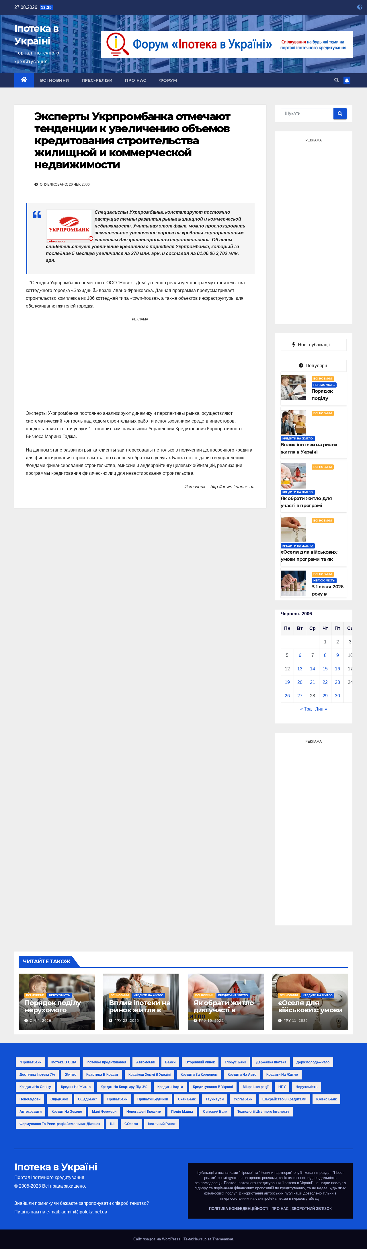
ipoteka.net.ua (276, 1198)
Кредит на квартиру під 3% (124, 1087)
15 (325, 668)
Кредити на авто (242, 1075)
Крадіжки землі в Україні (149, 1075)
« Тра (306, 709)
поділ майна (182, 1112)
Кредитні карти (170, 1087)
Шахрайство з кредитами (284, 1099)
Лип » (321, 709)
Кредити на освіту (35, 1087)
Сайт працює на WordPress (157, 1239)
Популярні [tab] (316, 365)
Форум (168, 80)
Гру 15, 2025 (211, 1021)
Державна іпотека (271, 1062)
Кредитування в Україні (213, 1087)
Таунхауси (215, 1099)
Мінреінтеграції (255, 1087)
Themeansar (222, 1239)
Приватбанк (117, 1099)
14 (312, 668)
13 (299, 668)
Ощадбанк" (87, 1099)
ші (112, 1124)
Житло (70, 1075)
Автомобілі (145, 1062)
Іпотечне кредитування (106, 1062)
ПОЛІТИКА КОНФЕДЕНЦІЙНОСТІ (238, 1209)
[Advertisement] (140, 363)
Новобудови (29, 1099)
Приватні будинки (152, 1099)
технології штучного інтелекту (263, 1112)
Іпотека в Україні (55, 1167)
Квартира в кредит (102, 1075)
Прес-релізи (97, 80)
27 (299, 695)
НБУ (282, 1087)
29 (325, 695)
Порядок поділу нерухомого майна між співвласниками (52, 1013)
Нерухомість (324, 384)
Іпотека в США (64, 1062)
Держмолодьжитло (312, 1062)
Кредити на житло (297, 438)
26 (287, 695)
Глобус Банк (235, 1062)
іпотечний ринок (161, 1124)
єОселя (131, 1124)
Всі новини (54, 80)
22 (325, 682)
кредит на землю (67, 1112)
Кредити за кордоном (199, 1075)
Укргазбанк (243, 1099)
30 (337, 695)
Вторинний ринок (200, 1062)
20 (299, 682)
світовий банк (215, 1112)
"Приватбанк (30, 1062)
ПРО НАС (280, 1209)
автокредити (30, 1112)
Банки (170, 1062)
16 (337, 668)
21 (312, 682)
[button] (336, 80)
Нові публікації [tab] (315, 344)
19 (287, 682)
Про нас (136, 80)
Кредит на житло (76, 1087)
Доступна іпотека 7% (37, 1075)
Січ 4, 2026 (40, 1021)
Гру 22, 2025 (126, 1021)
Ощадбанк (59, 1099)
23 (337, 682)
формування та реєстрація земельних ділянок (59, 1124)
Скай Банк (187, 1099)
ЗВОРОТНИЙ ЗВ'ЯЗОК (312, 1209)
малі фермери (104, 1112)
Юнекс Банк (326, 1099)
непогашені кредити (143, 1112)
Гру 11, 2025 (296, 1021)
